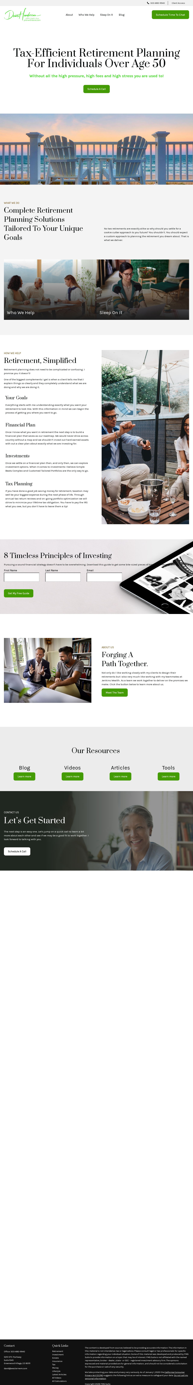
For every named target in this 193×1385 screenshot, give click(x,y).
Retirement (57, 1351)
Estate (55, 1358)
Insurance (57, 1361)
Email (90, 570)
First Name (10, 570)
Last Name (51, 570)
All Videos (56, 1378)
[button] (69, 14)
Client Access (178, 3)
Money (55, 1368)
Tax (53, 1364)
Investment (58, 1354)
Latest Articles (59, 1374)
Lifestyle (56, 1371)
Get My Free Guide (18, 593)
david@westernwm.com (15, 1368)
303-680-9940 (157, 3)
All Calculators (59, 1381)
